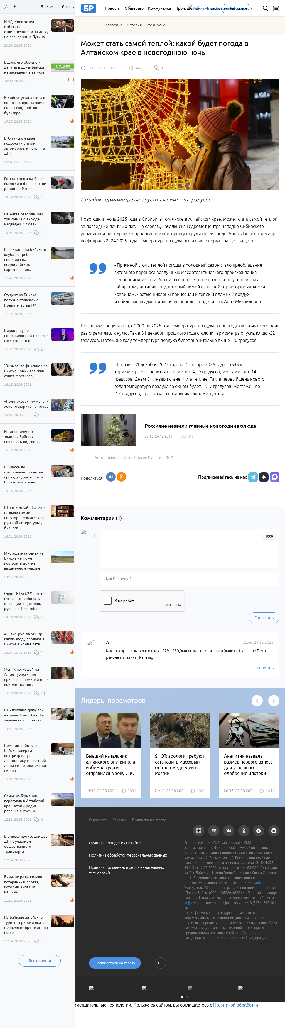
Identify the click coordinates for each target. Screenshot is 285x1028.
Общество (134, 8)
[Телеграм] (252, 477)
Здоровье (113, 25)
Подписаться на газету (115, 963)
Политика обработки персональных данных (128, 855)
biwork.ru (258, 882)
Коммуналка (159, 8)
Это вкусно (155, 25)
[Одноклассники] (121, 477)
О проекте (98, 819)
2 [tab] (187, 997)
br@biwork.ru (194, 903)
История (134, 25)
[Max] (274, 477)
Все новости (40, 961)
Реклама (119, 819)
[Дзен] (263, 477)
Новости (112, 8)
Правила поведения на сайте (115, 843)
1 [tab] (182, 997)
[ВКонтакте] (111, 477)
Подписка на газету (149, 819)
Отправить (264, 618)
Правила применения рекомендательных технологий (126, 870)
